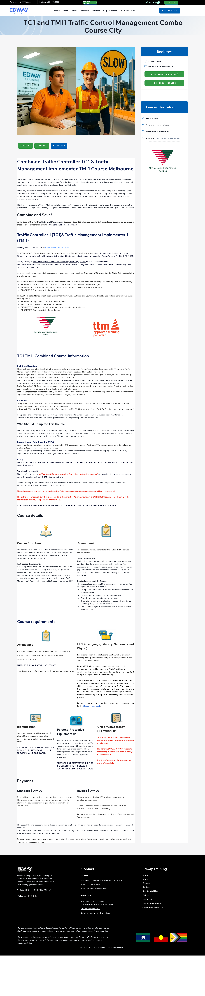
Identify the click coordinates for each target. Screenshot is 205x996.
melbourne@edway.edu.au (160, 66)
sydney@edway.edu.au (97, 888)
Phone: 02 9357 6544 (90, 884)
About (145, 879)
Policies (146, 895)
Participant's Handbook (152, 907)
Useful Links (148, 899)
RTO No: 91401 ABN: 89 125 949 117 (33, 890)
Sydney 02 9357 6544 (21, 2)
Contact (146, 887)
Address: (85, 901)
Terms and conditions (152, 903)
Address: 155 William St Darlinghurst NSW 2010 (102, 880)
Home (145, 875)
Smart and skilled (150, 891)
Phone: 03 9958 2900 (90, 908)
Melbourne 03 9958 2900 (49, 2)
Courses (146, 883)
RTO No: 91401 (153, 118)
